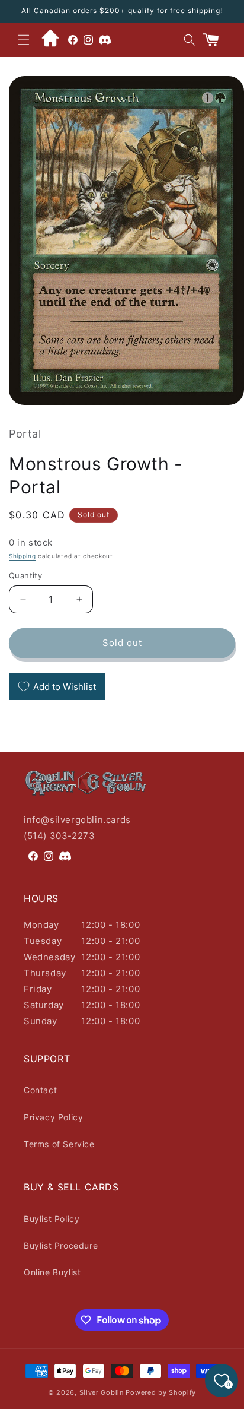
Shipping (22, 555)
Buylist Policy (51, 1219)
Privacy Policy (53, 1117)
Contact (40, 1090)
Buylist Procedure (61, 1245)
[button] (24, 40)
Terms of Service (59, 1144)
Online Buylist (52, 1272)
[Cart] (216, 40)
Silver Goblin (101, 1392)
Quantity (25, 575)
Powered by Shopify (161, 1392)
